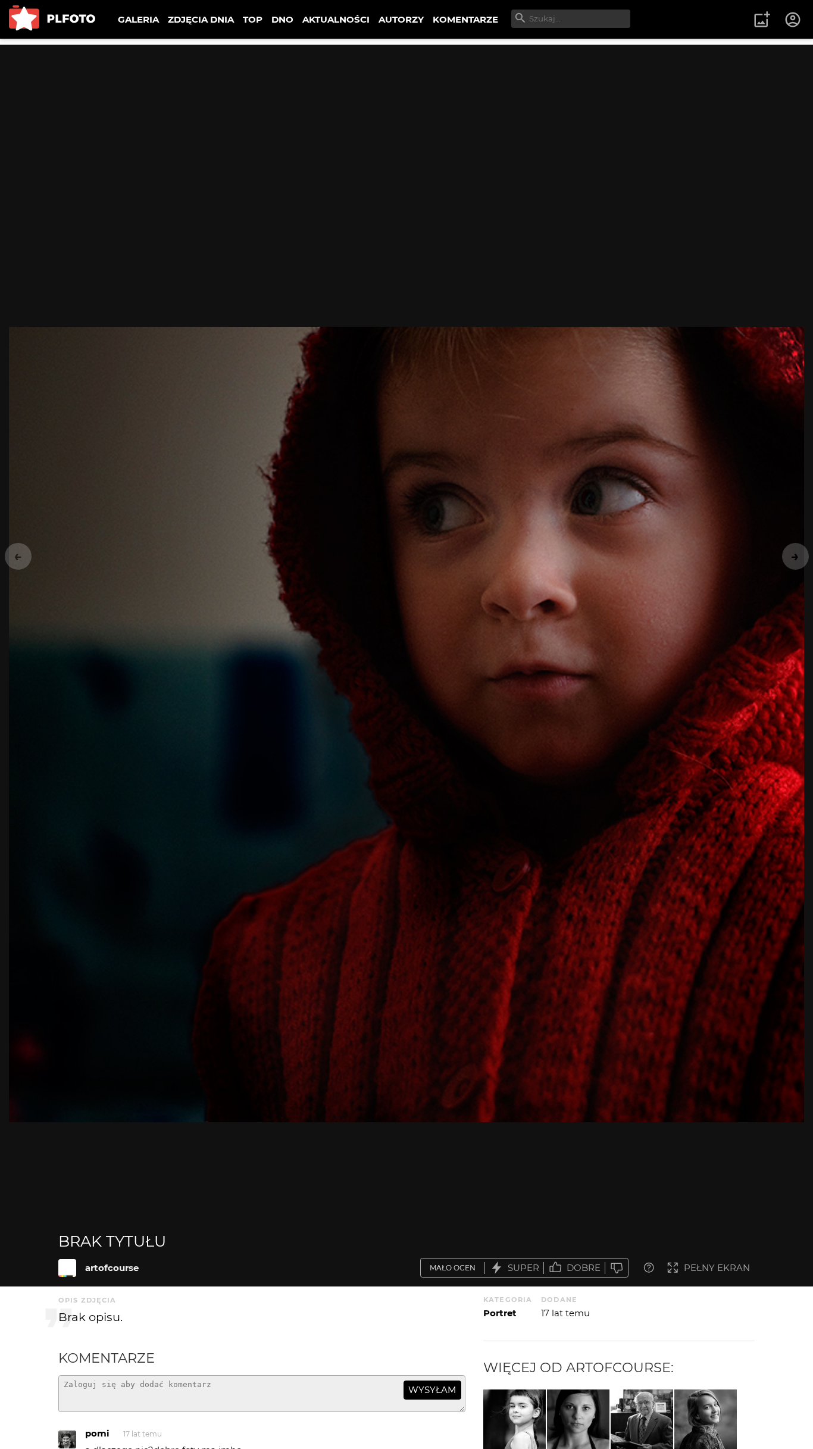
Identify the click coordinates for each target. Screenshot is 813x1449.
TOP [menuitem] (252, 19)
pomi (97, 1433)
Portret (500, 1313)
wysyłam (432, 1389)
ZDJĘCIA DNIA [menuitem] (201, 19)
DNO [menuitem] (282, 19)
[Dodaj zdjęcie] (762, 19)
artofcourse (112, 1267)
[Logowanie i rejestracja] (793, 19)
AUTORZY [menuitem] (401, 19)
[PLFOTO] (52, 19)
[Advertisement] (406, 128)
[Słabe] (616, 1267)
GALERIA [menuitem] (138, 19)
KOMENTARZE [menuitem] (465, 19)
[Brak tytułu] (67, 1268)
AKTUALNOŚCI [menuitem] (336, 19)
